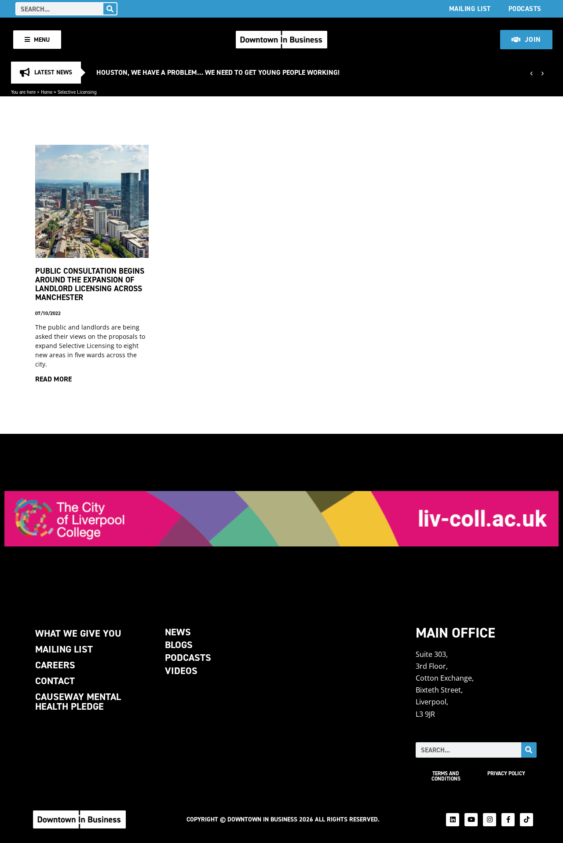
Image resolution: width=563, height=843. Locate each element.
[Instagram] (489, 819)
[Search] (110, 9)
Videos (181, 670)
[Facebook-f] (508, 819)
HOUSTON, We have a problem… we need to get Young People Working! (218, 72)
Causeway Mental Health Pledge (78, 701)
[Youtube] (471, 819)
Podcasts (524, 8)
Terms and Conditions (446, 776)
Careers (55, 665)
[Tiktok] (526, 819)
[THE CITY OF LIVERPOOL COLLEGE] (281, 518)
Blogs (179, 644)
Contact (55, 680)
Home (46, 92)
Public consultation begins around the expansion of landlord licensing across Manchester (89, 284)
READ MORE (53, 379)
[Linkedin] (452, 819)
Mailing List (470, 8)
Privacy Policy (506, 773)
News (178, 632)
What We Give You (78, 633)
